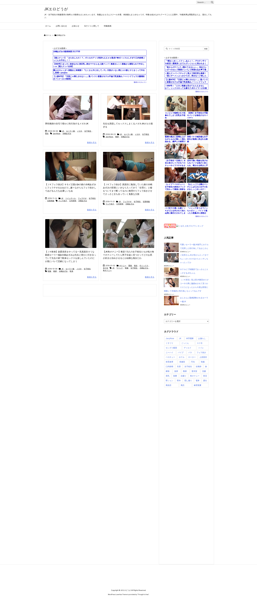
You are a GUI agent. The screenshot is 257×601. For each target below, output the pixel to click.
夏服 (130, 265)
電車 (197, 380)
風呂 (182, 385)
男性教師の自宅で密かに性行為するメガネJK (66, 123)
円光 (193, 362)
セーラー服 (70, 131)
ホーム (48, 35)
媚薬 (167, 371)
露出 (205, 380)
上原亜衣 (203, 357)
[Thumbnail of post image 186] (71, 233)
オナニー (122, 265)
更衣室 (194, 371)
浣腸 (204, 371)
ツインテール (70, 198)
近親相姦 (50, 201)
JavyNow (56, 133)
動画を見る (92, 142)
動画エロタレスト (140, 82)
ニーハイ (169, 352)
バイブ (181, 352)
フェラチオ (82, 198)
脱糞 (175, 376)
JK (63, 131)
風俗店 (168, 385)
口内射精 (72, 201)
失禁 (179, 366)
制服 (49, 271)
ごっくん (185, 343)
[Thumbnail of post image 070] (128, 233)
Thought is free (143, 594)
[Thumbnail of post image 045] (71, 166)
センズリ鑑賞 (171, 348)
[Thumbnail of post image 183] (128, 108)
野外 (179, 380)
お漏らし (202, 338)
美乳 (167, 376)
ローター (192, 357)
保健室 (182, 362)
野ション (169, 380)
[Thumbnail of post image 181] (71, 108)
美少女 (105, 268)
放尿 (176, 371)
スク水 (200, 343)
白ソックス (144, 265)
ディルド (187, 348)
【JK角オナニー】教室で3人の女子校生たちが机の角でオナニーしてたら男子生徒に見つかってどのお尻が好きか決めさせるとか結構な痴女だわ (128, 254)
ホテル (181, 357)
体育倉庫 (169, 362)
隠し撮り (188, 380)
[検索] (212, 2)
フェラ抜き (62, 201)
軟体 (71, 271)
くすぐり (169, 343)
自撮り (183, 376)
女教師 (198, 366)
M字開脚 (189, 338)
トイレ (201, 348)
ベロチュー (170, 357)
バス (190, 352)
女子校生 (87, 131)
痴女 (47, 133)
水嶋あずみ (67, 133)
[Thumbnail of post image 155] (128, 166)
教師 (117, 137)
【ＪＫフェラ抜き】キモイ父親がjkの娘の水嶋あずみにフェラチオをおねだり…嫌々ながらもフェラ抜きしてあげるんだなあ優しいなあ (70, 187)
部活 (205, 376)
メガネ (79, 131)
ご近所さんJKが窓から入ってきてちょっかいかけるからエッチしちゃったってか (194, 259)
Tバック (119, 268)
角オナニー (107, 270)
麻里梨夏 (197, 385)
